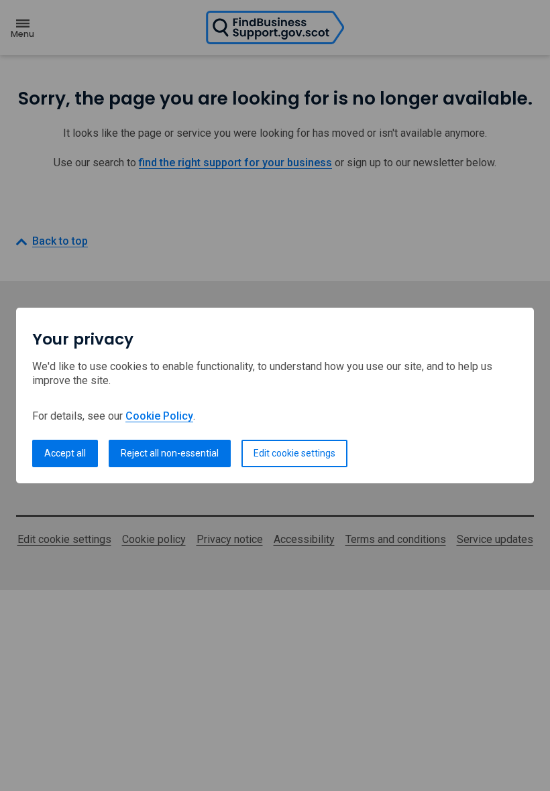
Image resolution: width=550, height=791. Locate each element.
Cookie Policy (159, 416)
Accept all (65, 453)
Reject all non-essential (170, 453)
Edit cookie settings (294, 453)
